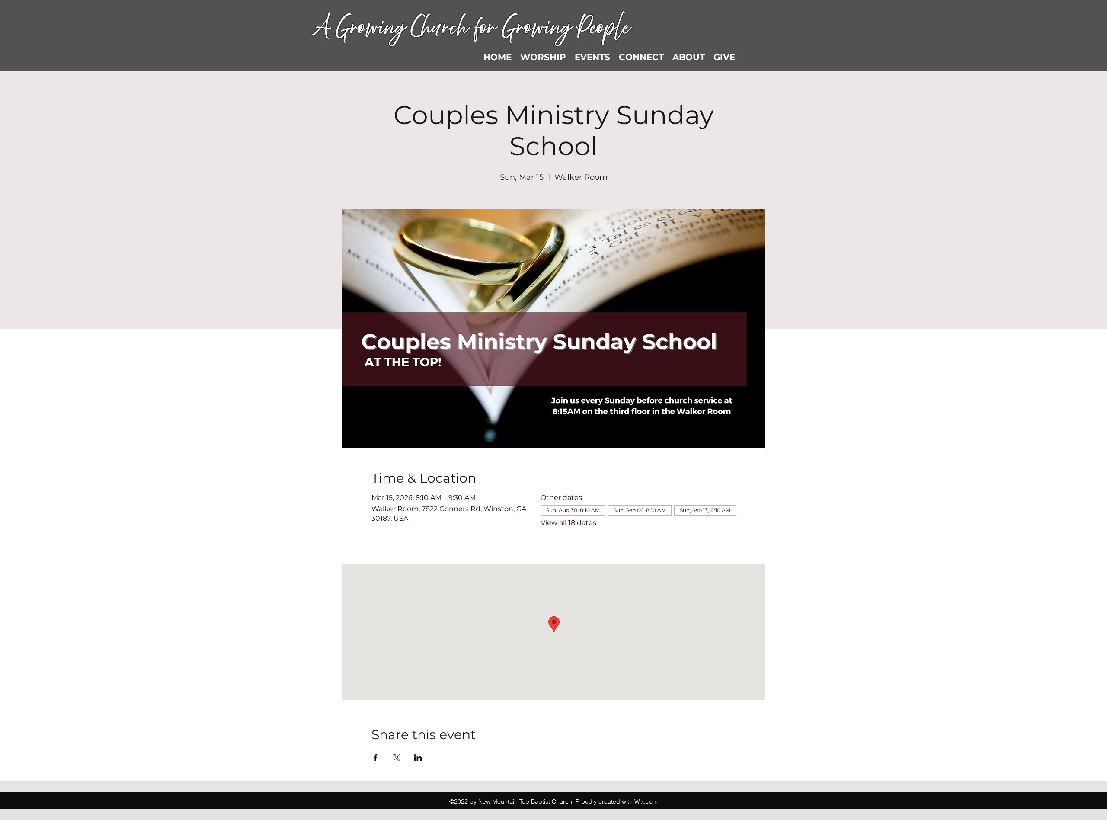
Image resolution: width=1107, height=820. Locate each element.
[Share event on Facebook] (375, 757)
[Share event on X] (397, 757)
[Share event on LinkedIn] (418, 757)
